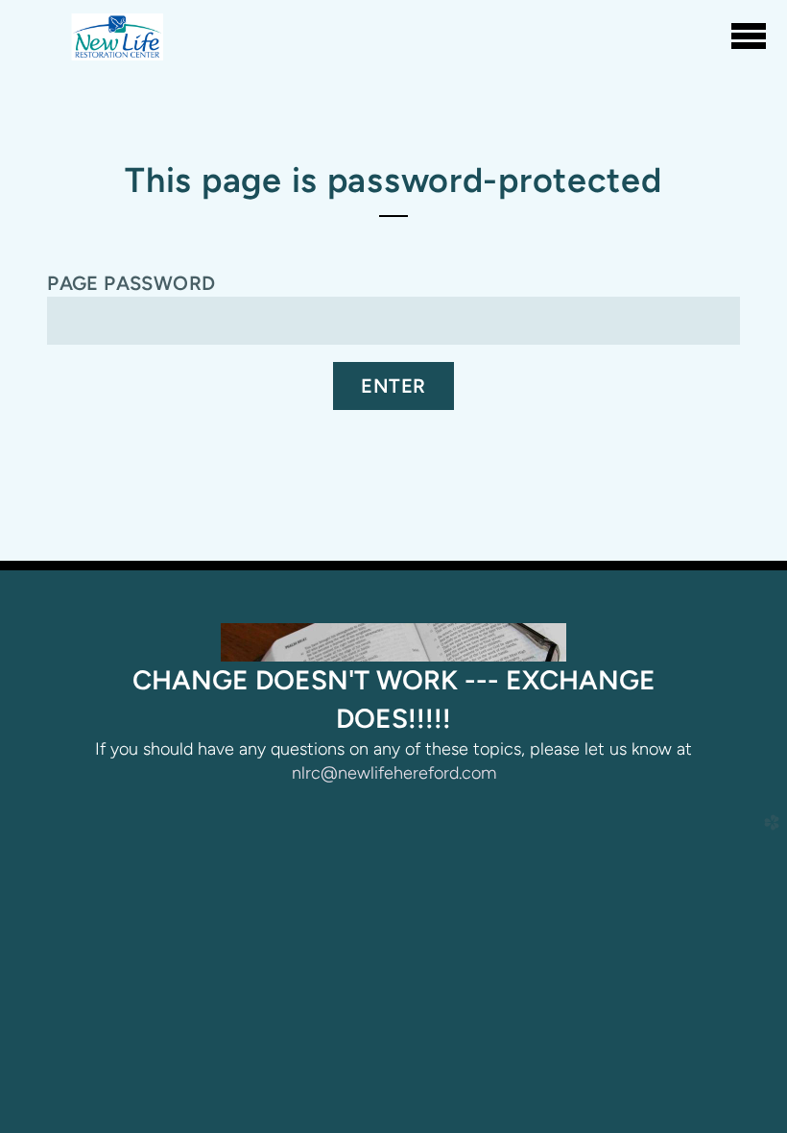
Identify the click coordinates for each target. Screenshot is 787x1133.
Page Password (131, 283)
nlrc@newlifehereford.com (394, 772)
